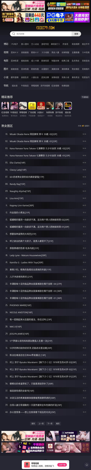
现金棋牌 (75, 44)
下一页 (49, 423)
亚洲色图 (25, 69)
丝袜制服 (65, 52)
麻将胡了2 (55, 44)
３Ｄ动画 (45, 52)
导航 (6, 85)
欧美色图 (35, 69)
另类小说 (65, 77)
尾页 (57, 423)
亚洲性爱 (14, 60)
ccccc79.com (45, 27)
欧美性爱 (45, 60)
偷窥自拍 (14, 69)
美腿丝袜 (55, 69)
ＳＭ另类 (86, 52)
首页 (33, 423)
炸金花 (65, 44)
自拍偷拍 (25, 52)
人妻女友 (35, 77)
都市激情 (14, 77)
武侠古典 (45, 77)
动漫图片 (45, 69)
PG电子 (14, 44)
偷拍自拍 (25, 60)
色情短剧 (65, 85)
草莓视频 (35, 85)
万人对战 (35, 44)
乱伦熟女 (75, 60)
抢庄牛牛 (86, 44)
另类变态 (86, 60)
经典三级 (65, 60)
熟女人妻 (55, 52)
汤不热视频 (45, 85)
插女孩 (15, 85)
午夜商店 (25, 85)
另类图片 (86, 69)
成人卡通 (35, 60)
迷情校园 (55, 77)
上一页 (41, 423)
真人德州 (25, 44)
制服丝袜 (55, 60)
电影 (6, 60)
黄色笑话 (75, 77)
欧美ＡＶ (35, 52)
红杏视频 (55, 85)
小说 (6, 77)
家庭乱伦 (25, 77)
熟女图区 (75, 69)
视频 (6, 52)
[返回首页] (87, 465)
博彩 (6, 44)
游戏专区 (45, 44)
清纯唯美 (65, 69)
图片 (6, 69)
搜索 (76, 34)
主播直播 (75, 52)
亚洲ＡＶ (14, 52)
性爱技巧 (86, 77)
